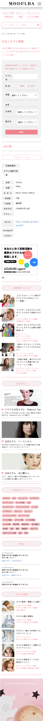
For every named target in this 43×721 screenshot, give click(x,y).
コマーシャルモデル (24, 336)
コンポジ (34, 507)
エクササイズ (22, 368)
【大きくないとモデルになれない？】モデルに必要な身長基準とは (28, 327)
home (4, 34)
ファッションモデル (24, 338)
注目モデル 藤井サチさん (12, 575)
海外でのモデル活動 (9, 533)
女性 (33, 86)
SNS (14, 498)
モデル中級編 (7, 520)
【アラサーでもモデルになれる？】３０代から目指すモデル (28, 313)
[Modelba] (21, 3)
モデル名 (8, 77)
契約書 (5, 529)
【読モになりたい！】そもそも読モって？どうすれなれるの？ (28, 347)
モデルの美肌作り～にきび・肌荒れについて (28, 660)
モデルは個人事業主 (24, 616)
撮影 (17, 529)
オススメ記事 (20, 502)
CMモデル (6, 498)
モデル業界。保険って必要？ (28, 601)
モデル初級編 (34, 17)
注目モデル (34, 529)
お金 (31, 353)
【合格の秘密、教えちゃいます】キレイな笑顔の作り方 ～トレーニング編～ (28, 362)
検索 (21, 132)
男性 (22, 86)
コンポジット (7, 511)
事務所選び (9, 17)
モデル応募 (6, 524)
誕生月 (8, 121)
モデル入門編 (9, 13)
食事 (21, 17)
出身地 (8, 111)
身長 (7, 104)
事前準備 (16, 524)
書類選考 (24, 529)
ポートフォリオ (24, 515)
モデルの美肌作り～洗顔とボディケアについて (28, 646)
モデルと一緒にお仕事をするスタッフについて (28, 632)
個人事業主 (35, 524)
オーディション (34, 13)
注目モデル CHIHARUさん (12, 561)
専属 (7, 94)
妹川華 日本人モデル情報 (16, 34)
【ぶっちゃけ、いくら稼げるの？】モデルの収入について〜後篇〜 (28, 298)
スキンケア (18, 511)
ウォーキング (22, 334)
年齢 (28, 321)
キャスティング (8, 507)
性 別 (7, 86)
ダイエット (21, 13)
